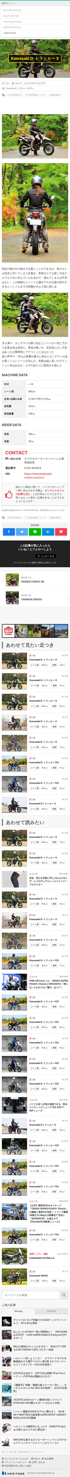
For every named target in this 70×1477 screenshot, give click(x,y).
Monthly (51, 1311)
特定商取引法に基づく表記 (17, 1465)
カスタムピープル (13, 21)
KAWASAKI (55, 95)
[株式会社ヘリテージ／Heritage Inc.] (13, 1473)
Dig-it (37, 1458)
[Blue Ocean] (34, 631)
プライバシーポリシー (15, 1462)
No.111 (18, 83)
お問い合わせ (38, 1462)
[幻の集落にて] (21, 631)
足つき (5, 83)
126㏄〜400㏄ (26, 88)
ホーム (5, 1452)
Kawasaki (11, 88)
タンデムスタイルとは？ (16, 1458)
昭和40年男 (10, 33)
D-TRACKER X (14, 95)
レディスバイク (12, 16)
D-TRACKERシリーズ (36, 95)
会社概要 (48, 1458)
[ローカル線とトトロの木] (61, 631)
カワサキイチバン (13, 27)
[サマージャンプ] (48, 631)
